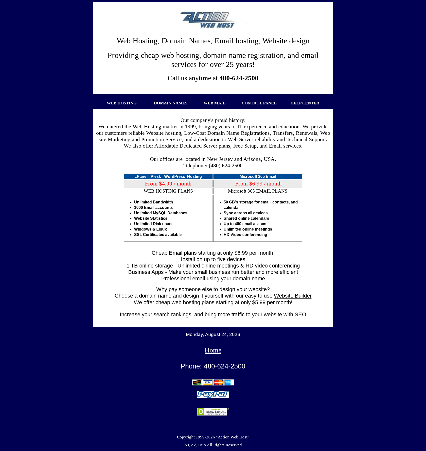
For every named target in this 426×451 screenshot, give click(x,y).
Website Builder (293, 296)
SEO (300, 314)
